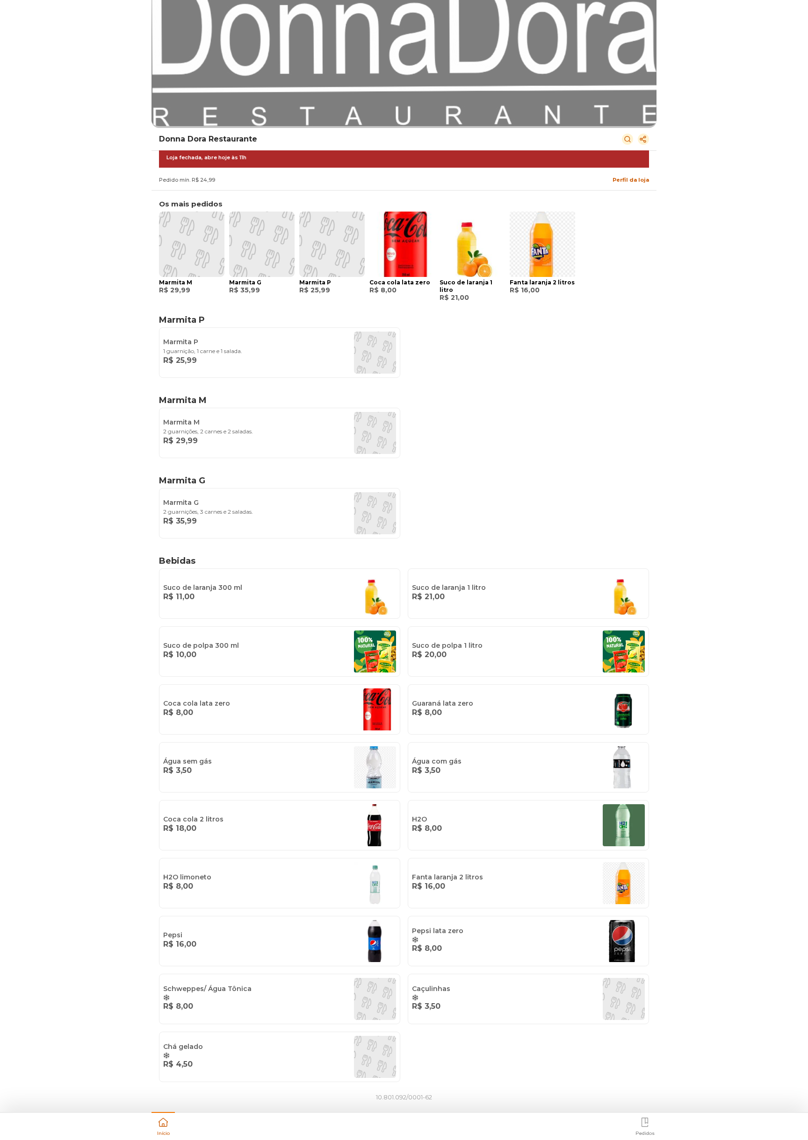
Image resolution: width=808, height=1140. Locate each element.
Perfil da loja (631, 180)
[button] (163, 1125)
